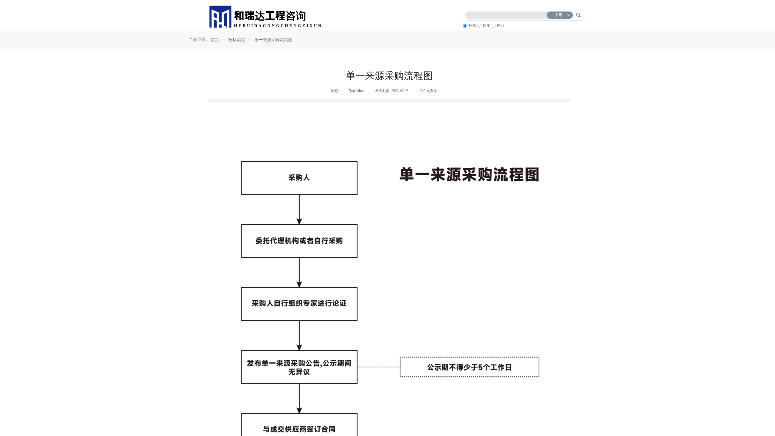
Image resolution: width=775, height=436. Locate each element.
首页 (215, 40)
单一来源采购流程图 (273, 40)
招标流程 (236, 40)
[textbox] (507, 14)
